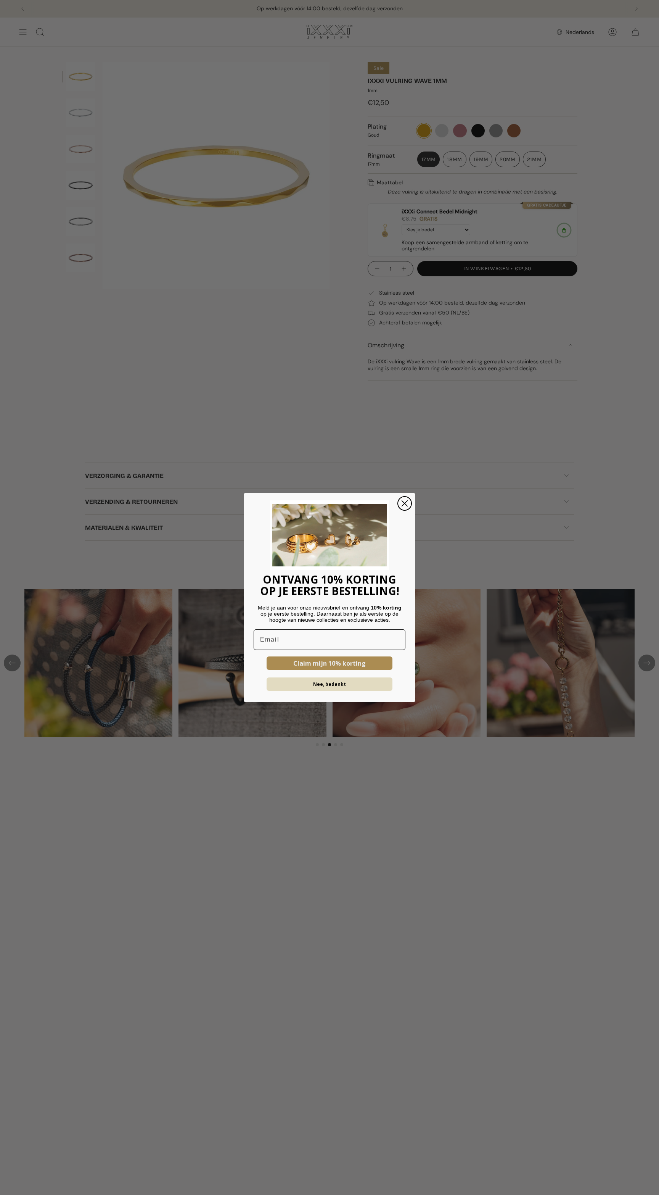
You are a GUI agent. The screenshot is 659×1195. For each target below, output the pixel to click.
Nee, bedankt (329, 684)
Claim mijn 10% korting (329, 663)
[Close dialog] (404, 503)
